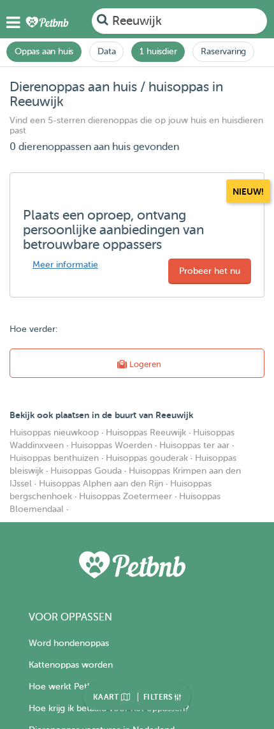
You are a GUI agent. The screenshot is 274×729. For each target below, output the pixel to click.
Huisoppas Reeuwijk (146, 432)
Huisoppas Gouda (86, 471)
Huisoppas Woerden (111, 445)
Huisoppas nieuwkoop (54, 432)
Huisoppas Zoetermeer (125, 496)
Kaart (107, 697)
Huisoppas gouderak (147, 458)
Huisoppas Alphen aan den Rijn (101, 483)
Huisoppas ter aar (194, 445)
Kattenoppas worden (71, 665)
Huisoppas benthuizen (54, 458)
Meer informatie (65, 264)
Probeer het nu (209, 271)
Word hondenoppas (69, 643)
